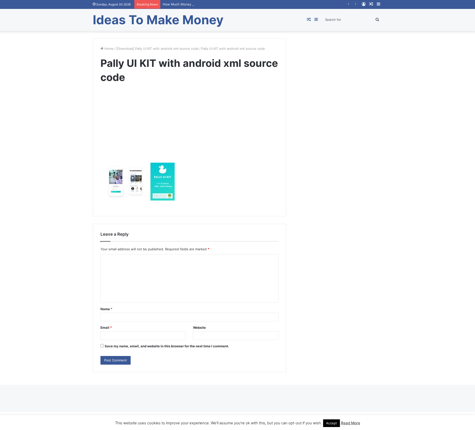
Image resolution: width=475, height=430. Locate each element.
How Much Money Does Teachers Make (194, 4)
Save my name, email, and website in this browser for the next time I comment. (167, 346)
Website (199, 327)
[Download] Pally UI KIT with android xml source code (157, 49)
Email (106, 327)
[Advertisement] (189, 128)
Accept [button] (331, 423)
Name (106, 309)
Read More (350, 423)
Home (108, 49)
